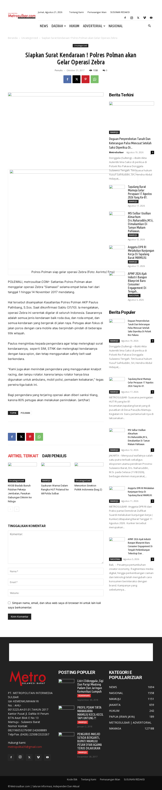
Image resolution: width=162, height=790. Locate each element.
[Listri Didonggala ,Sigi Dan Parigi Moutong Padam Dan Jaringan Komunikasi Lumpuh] (66, 684)
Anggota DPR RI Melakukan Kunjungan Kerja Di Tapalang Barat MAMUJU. (141, 252)
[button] (149, 26)
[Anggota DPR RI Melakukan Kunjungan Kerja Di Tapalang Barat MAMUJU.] (117, 250)
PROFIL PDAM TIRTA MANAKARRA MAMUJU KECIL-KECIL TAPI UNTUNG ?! (90, 713)
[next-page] (16, 509)
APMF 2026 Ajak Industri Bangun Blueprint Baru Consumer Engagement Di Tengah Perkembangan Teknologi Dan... (140, 546)
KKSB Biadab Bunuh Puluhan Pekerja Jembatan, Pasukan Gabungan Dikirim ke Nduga (20, 493)
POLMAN (25, 412)
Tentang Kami (76, 12)
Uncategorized (29, 38)
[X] (138, 17)
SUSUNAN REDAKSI (120, 12)
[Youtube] (151, 17)
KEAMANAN (84, 695)
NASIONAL (115, 26)
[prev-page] (10, 509)
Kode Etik (72, 779)
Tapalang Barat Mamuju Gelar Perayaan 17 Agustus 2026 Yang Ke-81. (140, 192)
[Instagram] (132, 17)
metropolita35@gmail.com (25, 747)
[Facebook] (125, 17)
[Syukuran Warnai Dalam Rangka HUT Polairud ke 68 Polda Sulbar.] (55, 472)
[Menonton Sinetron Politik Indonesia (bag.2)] (89, 472)
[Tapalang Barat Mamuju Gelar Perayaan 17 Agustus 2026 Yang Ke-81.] (117, 190)
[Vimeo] (145, 17)
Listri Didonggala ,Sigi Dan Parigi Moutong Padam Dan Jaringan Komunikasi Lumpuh (90, 686)
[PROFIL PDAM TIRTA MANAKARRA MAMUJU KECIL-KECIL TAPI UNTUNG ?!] (66, 711)
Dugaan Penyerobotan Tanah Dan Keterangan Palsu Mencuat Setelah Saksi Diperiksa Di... (130, 143)
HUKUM (74, 26)
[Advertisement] (81, 652)
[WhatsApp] (95, 79)
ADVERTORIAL (92, 26)
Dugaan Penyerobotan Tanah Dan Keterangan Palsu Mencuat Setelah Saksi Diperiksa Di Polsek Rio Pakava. (139, 327)
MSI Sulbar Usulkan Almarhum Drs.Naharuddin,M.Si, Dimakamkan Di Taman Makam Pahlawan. (140, 222)
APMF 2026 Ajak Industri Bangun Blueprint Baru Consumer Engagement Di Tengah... (137, 282)
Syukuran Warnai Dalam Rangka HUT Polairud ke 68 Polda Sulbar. (55, 489)
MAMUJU (46, 480)
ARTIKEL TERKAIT (23, 456)
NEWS (44, 26)
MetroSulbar (116, 152)
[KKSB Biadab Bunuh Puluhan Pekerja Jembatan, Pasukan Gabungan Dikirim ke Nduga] (22, 472)
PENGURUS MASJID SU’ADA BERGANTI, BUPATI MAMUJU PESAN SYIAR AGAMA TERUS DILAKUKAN (89, 741)
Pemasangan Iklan (97, 12)
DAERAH (57, 26)
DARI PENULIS (54, 456)
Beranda (13, 38)
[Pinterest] (85, 79)
